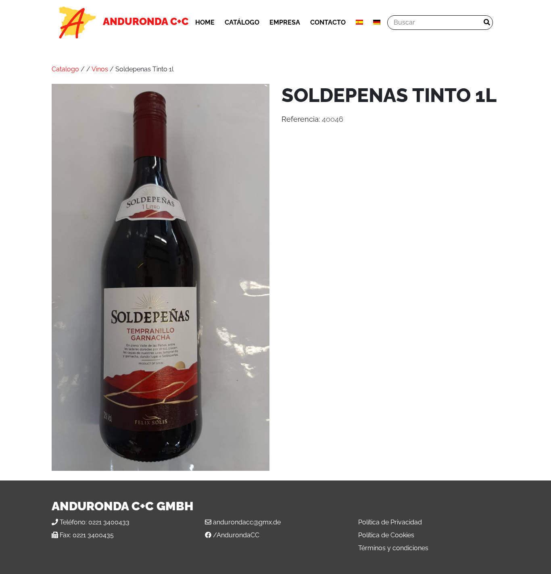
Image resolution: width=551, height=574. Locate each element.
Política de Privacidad (390, 522)
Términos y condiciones (393, 548)
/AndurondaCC (236, 535)
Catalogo (65, 69)
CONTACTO (328, 22)
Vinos (100, 69)
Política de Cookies (386, 535)
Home (205, 22)
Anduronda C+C (145, 21)
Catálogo (242, 22)
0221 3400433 (108, 522)
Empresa (284, 22)
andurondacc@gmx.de (247, 522)
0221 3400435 (93, 535)
